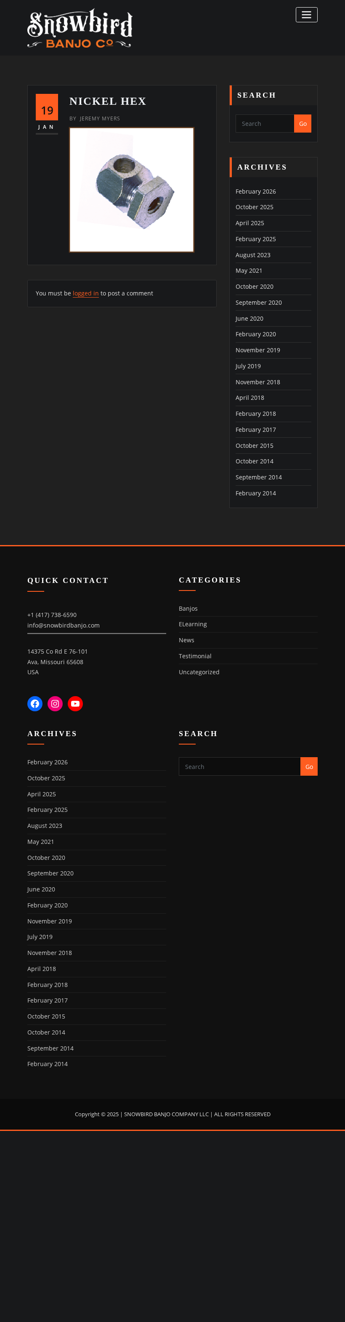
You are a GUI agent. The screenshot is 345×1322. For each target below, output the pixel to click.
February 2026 (256, 191)
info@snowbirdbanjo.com (63, 625)
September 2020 (259, 302)
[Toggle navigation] (307, 14)
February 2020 (256, 334)
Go (303, 124)
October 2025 (254, 207)
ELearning (193, 624)
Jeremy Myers (94, 118)
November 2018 (258, 382)
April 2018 (250, 398)
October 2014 (254, 461)
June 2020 (249, 318)
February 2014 (256, 493)
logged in (86, 293)
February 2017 (256, 430)
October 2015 (254, 446)
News (186, 640)
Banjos (188, 608)
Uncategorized (199, 672)
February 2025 (256, 239)
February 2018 (256, 414)
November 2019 (258, 350)
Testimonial (195, 656)
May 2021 (249, 270)
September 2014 (259, 477)
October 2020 (254, 286)
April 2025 (250, 223)
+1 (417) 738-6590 (52, 615)
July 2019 (248, 366)
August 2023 (253, 255)
